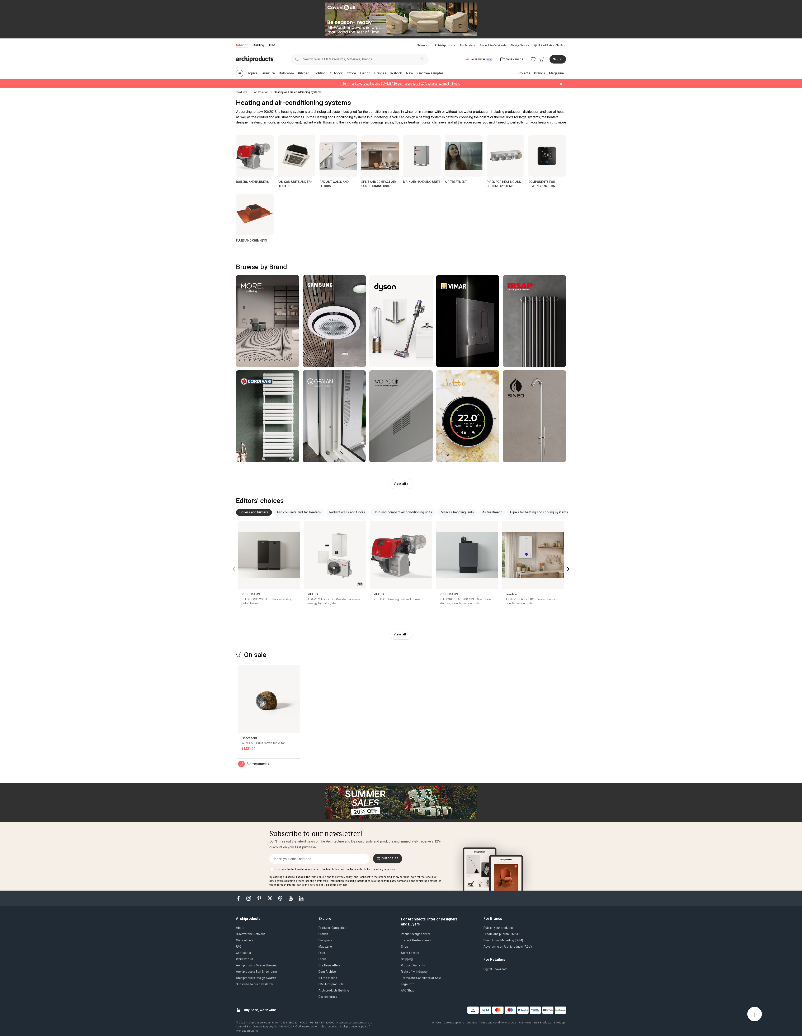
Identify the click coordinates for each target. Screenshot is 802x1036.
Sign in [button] (557, 59)
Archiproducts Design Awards (256, 978)
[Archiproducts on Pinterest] (259, 898)
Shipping (407, 959)
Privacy (436, 1022)
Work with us (244, 959)
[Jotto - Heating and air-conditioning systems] (467, 416)
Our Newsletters (329, 965)
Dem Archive (327, 971)
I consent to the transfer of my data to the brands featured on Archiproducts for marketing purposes (335, 869)
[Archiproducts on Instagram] (249, 898)
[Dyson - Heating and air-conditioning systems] (401, 321)
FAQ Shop (407, 990)
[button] (423, 45)
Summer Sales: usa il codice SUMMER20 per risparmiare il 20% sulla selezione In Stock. (401, 83)
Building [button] (258, 45)
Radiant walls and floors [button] (347, 512)
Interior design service (416, 934)
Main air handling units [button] (457, 512)
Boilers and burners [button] (254, 512)
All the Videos (328, 978)
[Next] (568, 569)
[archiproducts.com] (255, 59)
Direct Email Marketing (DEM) (503, 940)
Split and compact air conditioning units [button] (403, 512)
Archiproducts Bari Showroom (256, 971)
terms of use (318, 877)
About (240, 927)
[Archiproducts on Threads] (280, 898)
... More (560, 122)
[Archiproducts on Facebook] (240, 898)
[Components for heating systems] (547, 156)
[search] (297, 59)
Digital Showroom (495, 969)
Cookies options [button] (454, 1022)
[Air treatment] (463, 156)
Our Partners (244, 940)
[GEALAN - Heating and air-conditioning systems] (334, 416)
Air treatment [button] (492, 512)
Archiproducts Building (334, 990)
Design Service (520, 45)
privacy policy (344, 877)
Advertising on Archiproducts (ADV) (507, 946)
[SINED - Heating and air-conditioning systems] (534, 416)
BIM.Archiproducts (331, 984)
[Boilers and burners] (255, 156)
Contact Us (243, 953)
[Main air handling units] (422, 156)
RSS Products (542, 1022)
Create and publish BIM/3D (501, 934)
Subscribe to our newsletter (254, 984)
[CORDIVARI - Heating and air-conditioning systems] (267, 416)
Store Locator (410, 953)
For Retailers (467, 45)
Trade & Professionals (493, 45)
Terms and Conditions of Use (498, 1022)
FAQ (239, 946)
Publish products (445, 45)
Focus (322, 959)
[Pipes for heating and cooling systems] (505, 156)
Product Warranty (413, 965)
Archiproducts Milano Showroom (258, 965)
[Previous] (233, 569)
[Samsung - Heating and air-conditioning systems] (334, 321)
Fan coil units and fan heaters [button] (299, 512)
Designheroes (328, 996)
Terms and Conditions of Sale (421, 978)
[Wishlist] (533, 59)
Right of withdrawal (414, 971)
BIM (272, 45)
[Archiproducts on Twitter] (270, 898)
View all (400, 484)
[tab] (429, 45)
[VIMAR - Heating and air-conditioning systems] (467, 321)
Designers (325, 940)
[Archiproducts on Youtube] (291, 898)
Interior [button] (242, 45)
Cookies (472, 1022)
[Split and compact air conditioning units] (380, 156)
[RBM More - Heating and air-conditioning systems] (267, 321)
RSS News (525, 1022)
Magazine (325, 946)
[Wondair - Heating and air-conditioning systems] (401, 416)
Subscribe (390, 858)
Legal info (407, 984)
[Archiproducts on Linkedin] (301, 898)
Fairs (322, 953)
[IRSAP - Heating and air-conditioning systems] (534, 321)
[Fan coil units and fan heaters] (296, 156)
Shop (404, 946)
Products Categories (332, 927)
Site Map (559, 1022)
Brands (323, 934)
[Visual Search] (422, 59)
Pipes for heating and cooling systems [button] (539, 512)
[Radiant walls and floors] (338, 156)
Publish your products (498, 927)
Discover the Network (250, 934)
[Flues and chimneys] (255, 214)
